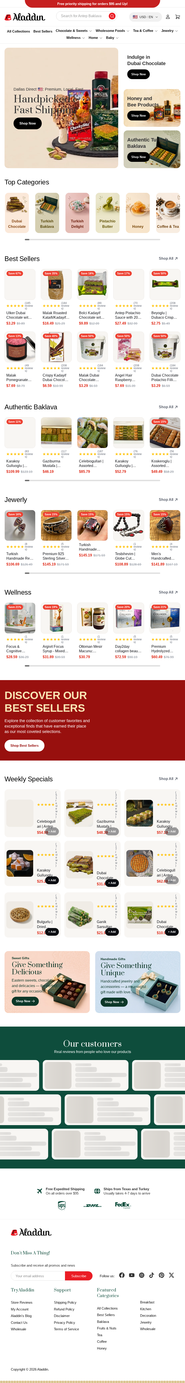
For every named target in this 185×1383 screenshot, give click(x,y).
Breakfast (147, 1302)
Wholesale (18, 1329)
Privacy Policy (64, 1322)
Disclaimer (62, 1316)
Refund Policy (64, 1309)
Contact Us (19, 1322)
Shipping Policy (65, 1302)
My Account (19, 1309)
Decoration (148, 1315)
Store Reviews (21, 1302)
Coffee (102, 1341)
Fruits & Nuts (106, 1328)
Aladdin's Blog (21, 1316)
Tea (99, 1335)
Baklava (103, 1322)
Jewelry (146, 1322)
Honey (102, 1348)
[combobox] (86, 16)
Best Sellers (42, 31)
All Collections (18, 31)
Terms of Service (66, 1329)
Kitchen (145, 1309)
